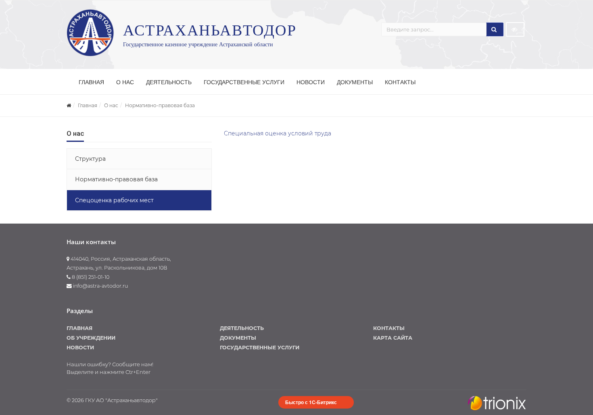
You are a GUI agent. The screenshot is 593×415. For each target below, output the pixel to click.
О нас (125, 82)
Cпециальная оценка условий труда (277, 133)
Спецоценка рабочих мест (114, 200)
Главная (91, 82)
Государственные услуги (244, 82)
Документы (355, 82)
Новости (310, 82)
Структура (90, 158)
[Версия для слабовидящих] (515, 29)
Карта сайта (392, 338)
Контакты (400, 82)
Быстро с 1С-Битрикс (311, 402)
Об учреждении (91, 338)
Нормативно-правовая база (160, 105)
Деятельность (169, 82)
